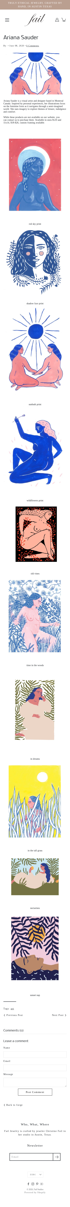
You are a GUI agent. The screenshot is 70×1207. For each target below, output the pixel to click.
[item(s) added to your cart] (64, 20)
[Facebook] (28, 1184)
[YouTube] (41, 1184)
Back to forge (14, 1105)
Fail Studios (38, 1189)
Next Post (58, 1015)
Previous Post (14, 1015)
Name (6, 1047)
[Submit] (56, 1157)
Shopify (41, 1192)
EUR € (33, 1175)
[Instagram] (32, 1184)
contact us (12, 120)
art (12, 1008)
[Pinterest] (37, 1184)
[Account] (57, 20)
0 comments (32, 46)
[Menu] (7, 20)
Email (7, 1061)
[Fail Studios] (35, 19)
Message (8, 1074)
